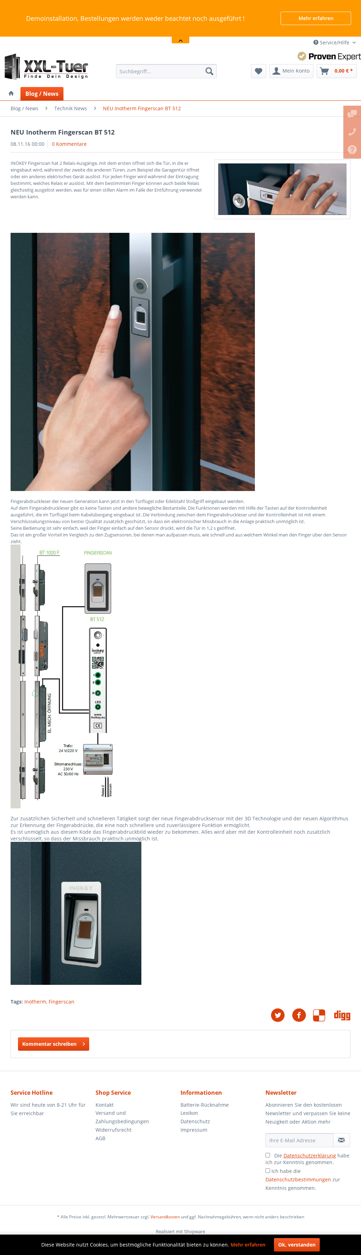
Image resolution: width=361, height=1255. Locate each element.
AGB (100, 1138)
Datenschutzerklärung (309, 1155)
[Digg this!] (342, 1015)
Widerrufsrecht (113, 1129)
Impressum (193, 1129)
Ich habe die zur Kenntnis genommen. (302, 1179)
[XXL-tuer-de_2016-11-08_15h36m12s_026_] (282, 189)
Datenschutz (195, 1121)
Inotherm (35, 1001)
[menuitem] (166, 71)
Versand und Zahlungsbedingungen (122, 1117)
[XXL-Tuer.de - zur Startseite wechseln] (47, 67)
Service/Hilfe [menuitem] (334, 42)
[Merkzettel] (258, 71)
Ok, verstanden (297, 1244)
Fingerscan (61, 1001)
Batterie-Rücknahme (204, 1104)
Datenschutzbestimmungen (298, 1179)
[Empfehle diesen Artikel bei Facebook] (302, 1015)
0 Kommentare (69, 144)
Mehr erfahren (316, 18)
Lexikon (189, 1113)
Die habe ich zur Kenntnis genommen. (307, 1159)
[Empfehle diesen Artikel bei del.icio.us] (323, 1015)
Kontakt (105, 1104)
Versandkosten (165, 1217)
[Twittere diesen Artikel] (281, 1015)
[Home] (11, 93)
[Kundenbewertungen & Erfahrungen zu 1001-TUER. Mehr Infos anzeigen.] (329, 56)
